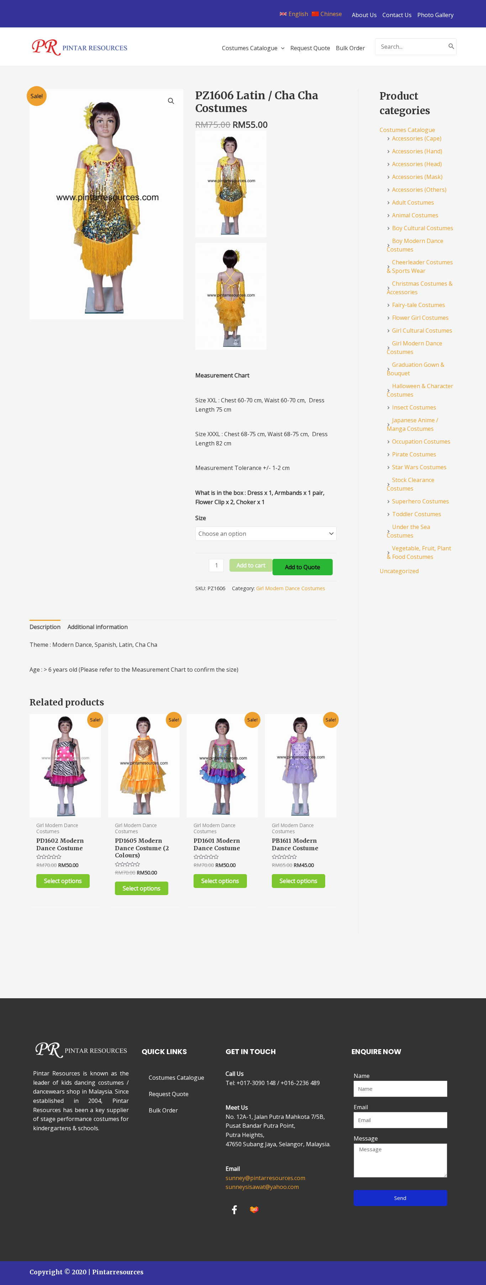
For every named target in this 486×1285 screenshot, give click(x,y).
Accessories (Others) (419, 190)
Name (362, 1076)
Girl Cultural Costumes (422, 330)
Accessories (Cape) (417, 138)
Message (366, 1138)
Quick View (65, 810)
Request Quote (169, 1094)
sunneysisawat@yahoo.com (262, 1187)
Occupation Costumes (421, 441)
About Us (364, 15)
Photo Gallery (435, 15)
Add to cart (251, 565)
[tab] (45, 627)
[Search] (451, 47)
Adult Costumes (413, 202)
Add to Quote (302, 567)
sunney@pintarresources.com (265, 1178)
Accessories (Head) (417, 164)
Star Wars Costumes (419, 467)
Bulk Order (163, 1110)
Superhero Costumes (420, 501)
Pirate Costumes (414, 454)
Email (361, 1107)
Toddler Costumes (416, 514)
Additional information (98, 627)
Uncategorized (399, 571)
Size (200, 518)
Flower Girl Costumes (420, 318)
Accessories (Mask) (417, 177)
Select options (63, 881)
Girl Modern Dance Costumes (290, 588)
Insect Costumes (414, 407)
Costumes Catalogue (407, 130)
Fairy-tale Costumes (418, 305)
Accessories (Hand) (417, 151)
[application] (281, 48)
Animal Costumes (415, 215)
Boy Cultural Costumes (422, 228)
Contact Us (397, 15)
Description (45, 627)
